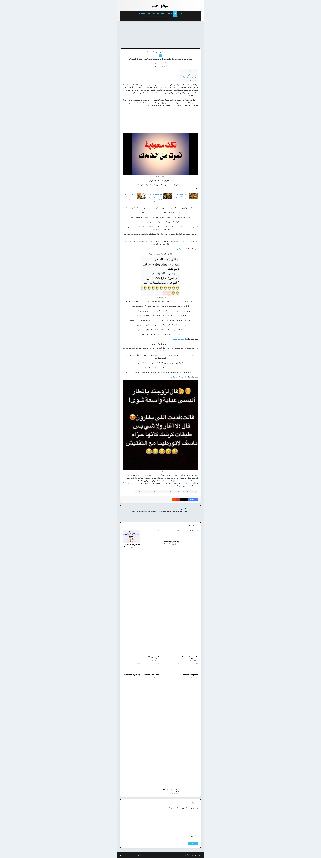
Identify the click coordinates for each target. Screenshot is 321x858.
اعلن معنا (144, 855)
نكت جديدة (152, 492)
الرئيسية (180, 13)
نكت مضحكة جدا (141, 492)
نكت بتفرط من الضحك (179, 249)
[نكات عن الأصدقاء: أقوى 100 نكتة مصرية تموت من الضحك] (167, 196)
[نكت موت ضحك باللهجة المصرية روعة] (150, 667)
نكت (175, 13)
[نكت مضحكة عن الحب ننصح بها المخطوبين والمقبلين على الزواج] (170, 535)
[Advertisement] (189, 34)
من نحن (140, 855)
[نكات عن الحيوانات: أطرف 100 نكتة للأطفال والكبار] (193, 196)
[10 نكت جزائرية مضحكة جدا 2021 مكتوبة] (170, 725)
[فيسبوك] (186, 514)
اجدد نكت (193, 492)
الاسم (197, 829)
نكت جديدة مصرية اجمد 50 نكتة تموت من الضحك (190, 674)
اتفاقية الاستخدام (124, 855)
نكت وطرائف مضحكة (179, 339)
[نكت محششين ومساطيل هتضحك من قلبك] (150, 592)
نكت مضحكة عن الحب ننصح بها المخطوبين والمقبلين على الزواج (171, 541)
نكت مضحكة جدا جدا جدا (178, 377)
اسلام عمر (164, 66)
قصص (148, 13)
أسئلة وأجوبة (142, 13)
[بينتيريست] (178, 499)
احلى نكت (184, 492)
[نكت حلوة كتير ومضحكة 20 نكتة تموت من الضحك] (131, 667)
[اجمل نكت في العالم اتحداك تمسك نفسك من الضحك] (190, 592)
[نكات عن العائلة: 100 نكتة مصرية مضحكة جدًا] (141, 196)
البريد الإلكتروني (194, 836)
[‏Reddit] (174, 499)
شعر (154, 13)
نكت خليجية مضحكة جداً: (190, 77)
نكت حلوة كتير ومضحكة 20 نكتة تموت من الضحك (132, 674)
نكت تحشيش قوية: (192, 80)
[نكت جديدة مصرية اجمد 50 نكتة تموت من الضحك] (190, 667)
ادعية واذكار (169, 13)
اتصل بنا (149, 855)
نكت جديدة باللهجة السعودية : (189, 75)
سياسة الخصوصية (133, 855)
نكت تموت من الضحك (165, 492)
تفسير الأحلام (160, 13)
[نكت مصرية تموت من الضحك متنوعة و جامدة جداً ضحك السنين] (131, 536)
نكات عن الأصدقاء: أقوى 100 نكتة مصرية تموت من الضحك (155, 197)
